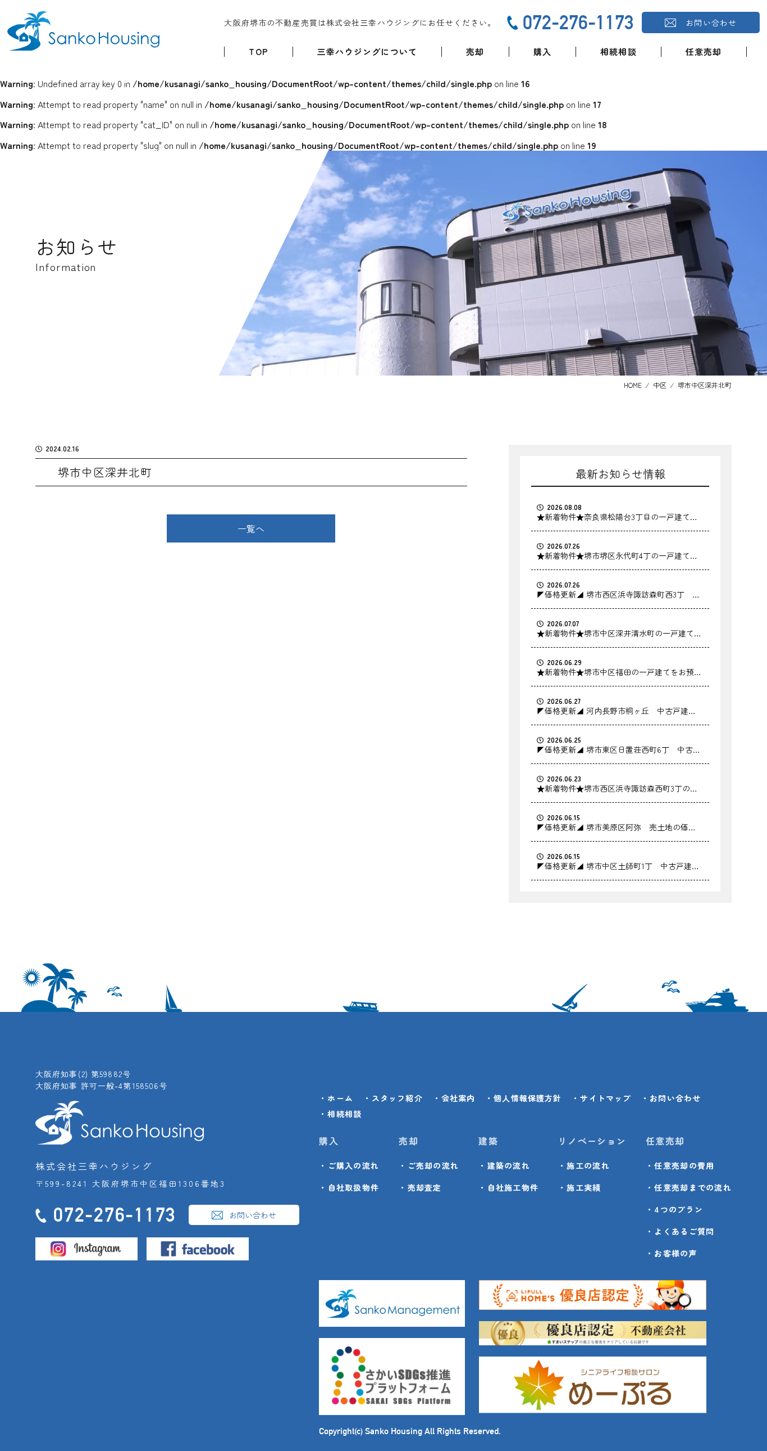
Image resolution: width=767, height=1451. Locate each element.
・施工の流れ (584, 1165)
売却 (475, 51)
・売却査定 (420, 1187)
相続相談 (618, 51)
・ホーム (336, 1098)
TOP (258, 51)
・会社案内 (454, 1098)
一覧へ (251, 528)
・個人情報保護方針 (523, 1098)
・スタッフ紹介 (393, 1098)
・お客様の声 (671, 1253)
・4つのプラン (674, 1209)
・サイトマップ (601, 1098)
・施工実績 (579, 1187)
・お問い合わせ (671, 1098)
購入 (542, 51)
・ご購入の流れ (349, 1165)
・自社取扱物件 (349, 1187)
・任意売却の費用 (680, 1165)
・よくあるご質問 (680, 1231)
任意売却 (704, 51)
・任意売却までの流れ (689, 1187)
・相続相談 (340, 1113)
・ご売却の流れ (429, 1165)
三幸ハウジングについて (367, 51)
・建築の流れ (504, 1165)
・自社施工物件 (508, 1187)
